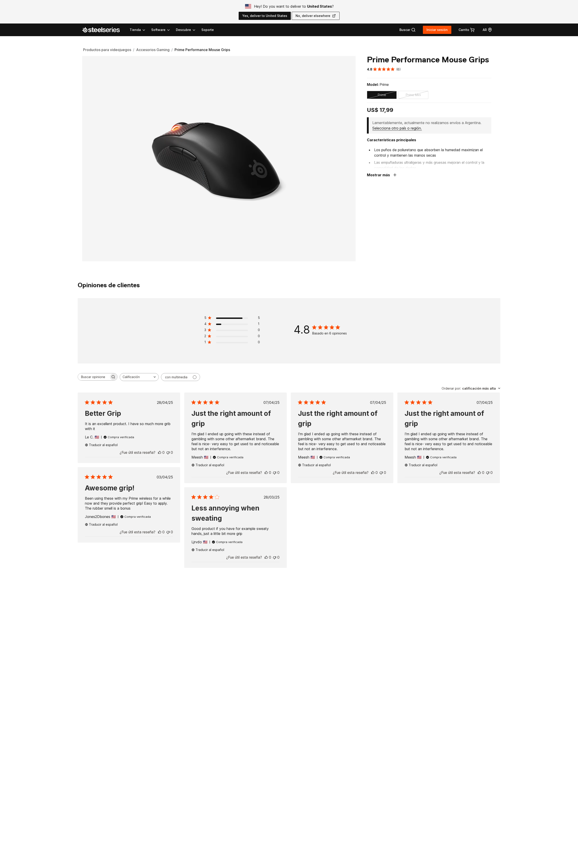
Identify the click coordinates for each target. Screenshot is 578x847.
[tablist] (163, 30)
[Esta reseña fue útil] (159, 452)
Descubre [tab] (183, 30)
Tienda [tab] (135, 30)
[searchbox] (93, 376)
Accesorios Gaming (153, 49)
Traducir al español (103, 445)
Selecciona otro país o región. (397, 128)
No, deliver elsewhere (313, 16)
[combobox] (139, 377)
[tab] (407, 30)
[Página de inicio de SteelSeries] (103, 30)
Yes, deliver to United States (264, 16)
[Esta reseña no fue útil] (168, 452)
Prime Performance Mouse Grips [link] (202, 49)
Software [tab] (158, 30)
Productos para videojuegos (107, 49)
